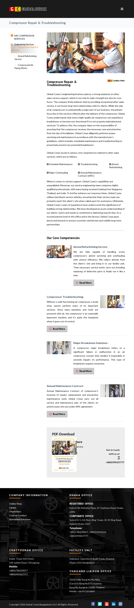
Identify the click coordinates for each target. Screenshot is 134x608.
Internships (15, 511)
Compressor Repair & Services (25, 48)
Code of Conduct (18, 515)
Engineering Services (24, 44)
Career (12, 507)
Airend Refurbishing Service (25, 57)
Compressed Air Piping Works (24, 66)
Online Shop (15, 503)
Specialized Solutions (20, 519)
